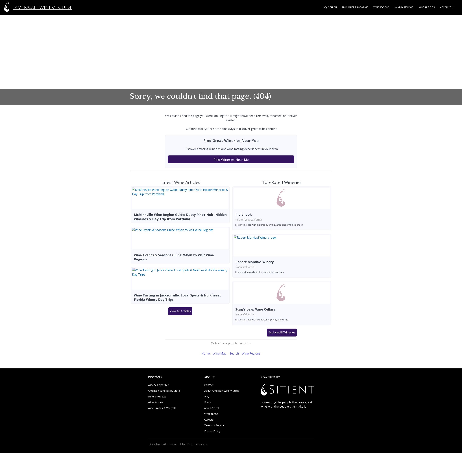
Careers (208, 419)
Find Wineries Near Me (355, 7)
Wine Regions (381, 7)
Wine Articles (427, 7)
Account (445, 7)
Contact (208, 385)
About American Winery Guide (221, 390)
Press (207, 402)
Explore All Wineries (281, 332)
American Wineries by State (164, 390)
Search (234, 353)
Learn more (200, 444)
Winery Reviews (404, 7)
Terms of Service (214, 425)
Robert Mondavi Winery (254, 262)
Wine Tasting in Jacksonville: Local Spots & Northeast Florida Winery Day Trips (177, 297)
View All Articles (180, 311)
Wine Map (219, 353)
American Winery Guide (42, 7)
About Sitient (211, 408)
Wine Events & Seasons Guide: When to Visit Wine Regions (174, 257)
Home (206, 353)
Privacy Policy (212, 431)
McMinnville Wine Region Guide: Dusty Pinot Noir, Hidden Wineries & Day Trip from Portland (180, 216)
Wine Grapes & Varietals (162, 408)
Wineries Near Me (158, 385)
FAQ (206, 396)
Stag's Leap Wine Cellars (255, 309)
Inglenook (243, 214)
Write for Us (211, 413)
